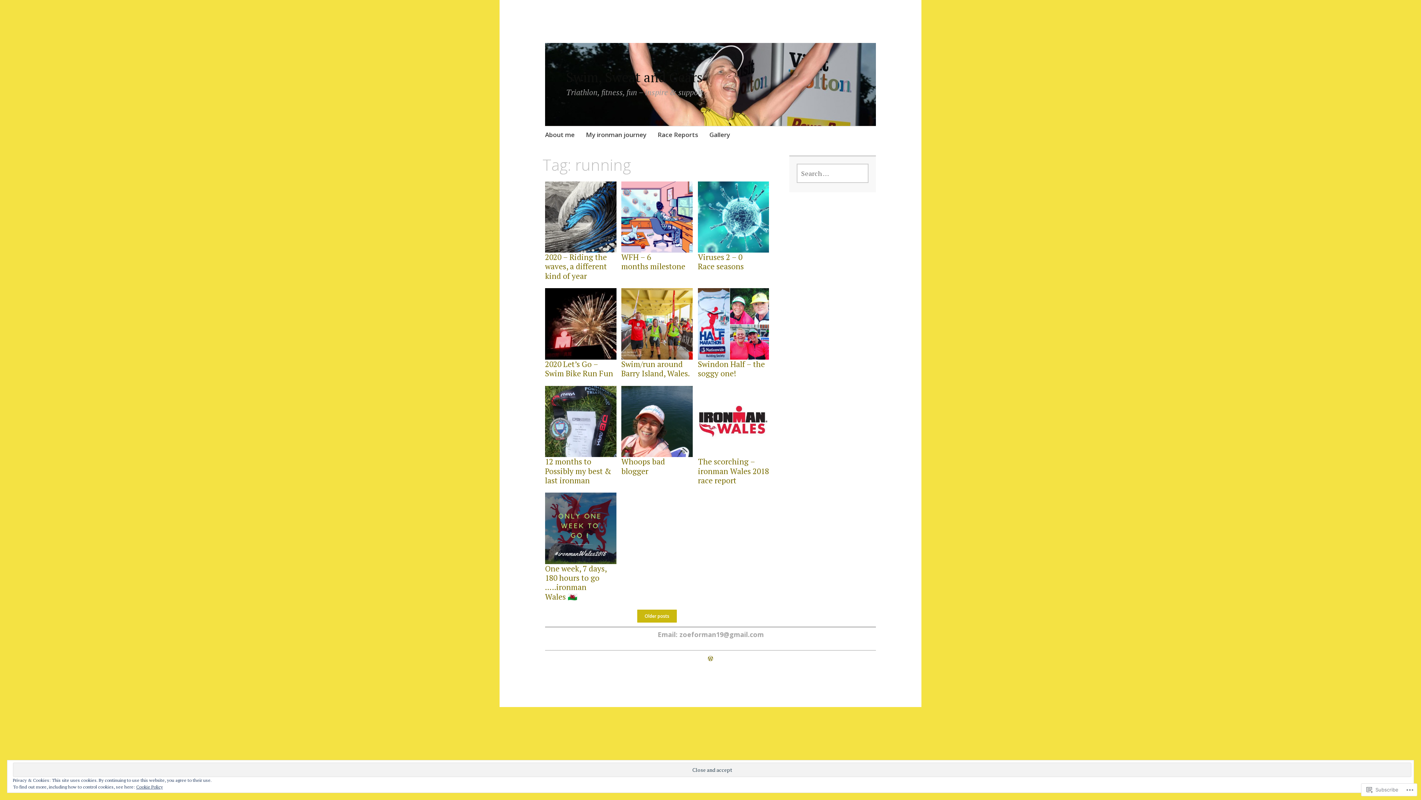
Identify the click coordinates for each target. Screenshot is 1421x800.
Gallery (719, 134)
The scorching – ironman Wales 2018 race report (733, 470)
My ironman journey (616, 134)
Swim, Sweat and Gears (634, 77)
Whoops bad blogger (643, 466)
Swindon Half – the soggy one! (731, 369)
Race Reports (678, 134)
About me (560, 134)
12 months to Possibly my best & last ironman (578, 470)
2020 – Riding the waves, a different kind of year (576, 266)
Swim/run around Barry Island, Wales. (655, 369)
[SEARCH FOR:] (833, 173)
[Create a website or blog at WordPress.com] (710, 658)
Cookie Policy (149, 787)
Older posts (657, 616)
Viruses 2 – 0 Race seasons (721, 261)
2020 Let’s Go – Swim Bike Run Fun (579, 369)
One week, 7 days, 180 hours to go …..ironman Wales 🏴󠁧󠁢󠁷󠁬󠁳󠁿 (576, 582)
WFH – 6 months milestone (653, 261)
